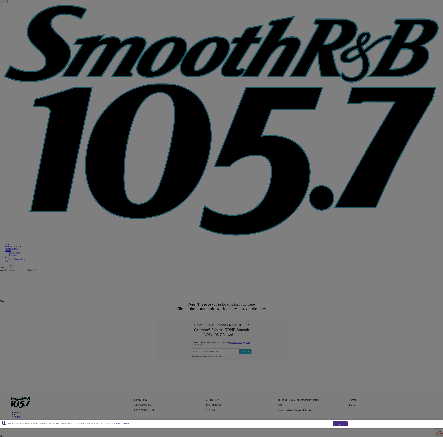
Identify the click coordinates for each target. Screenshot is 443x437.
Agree (340, 424)
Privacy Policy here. (122, 423)
